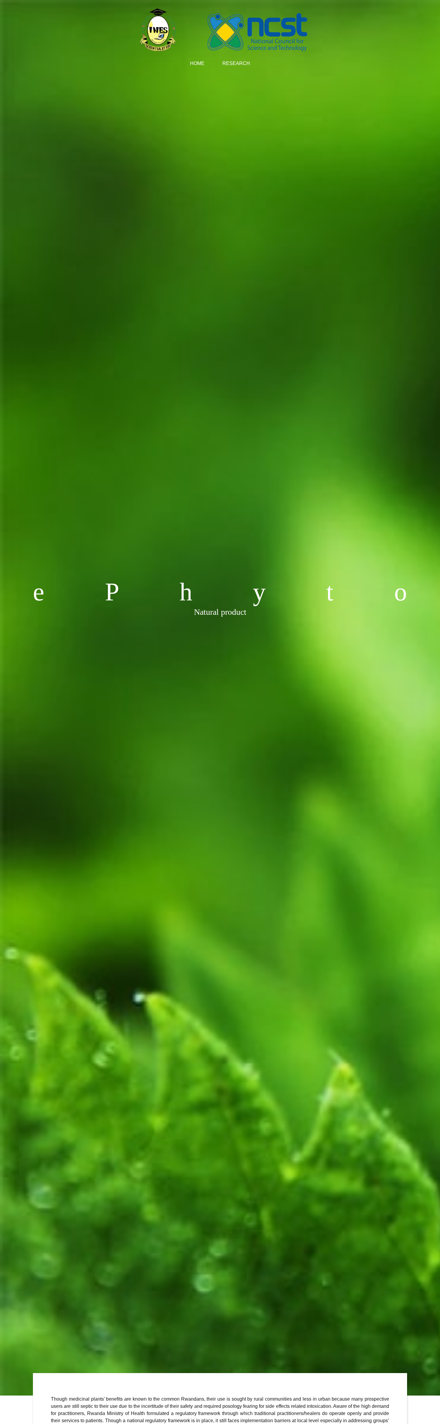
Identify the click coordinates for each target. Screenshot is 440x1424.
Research (236, 63)
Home (201, 63)
